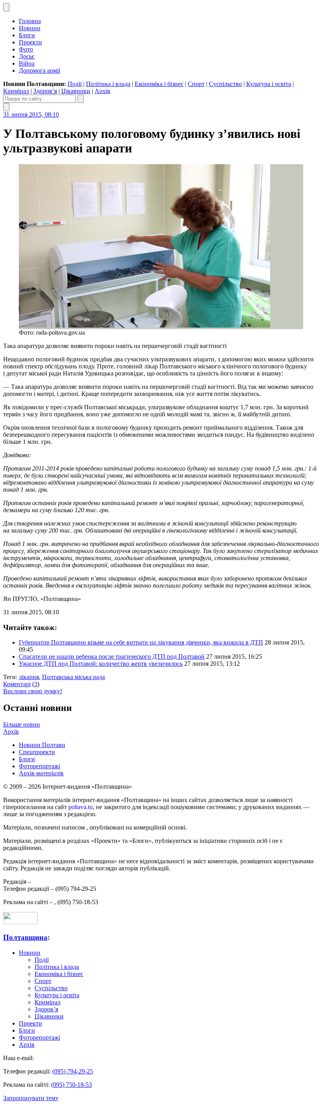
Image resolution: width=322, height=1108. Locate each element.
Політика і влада (108, 84)
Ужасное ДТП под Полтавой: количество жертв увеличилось (101, 663)
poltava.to (80, 807)
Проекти (30, 42)
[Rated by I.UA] (20, 922)
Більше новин (21, 724)
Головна (30, 21)
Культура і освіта (268, 84)
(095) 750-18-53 (71, 1084)
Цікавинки (75, 91)
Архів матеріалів (41, 773)
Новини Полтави (42, 745)
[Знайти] (80, 99)
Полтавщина (25, 937)
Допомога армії (39, 70)
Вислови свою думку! (32, 691)
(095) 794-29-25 (72, 1071)
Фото (26, 49)
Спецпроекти (37, 752)
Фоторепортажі (39, 766)
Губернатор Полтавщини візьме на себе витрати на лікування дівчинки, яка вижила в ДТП (141, 642)
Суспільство (225, 84)
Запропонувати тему (31, 1098)
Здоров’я (45, 91)
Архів (102, 91)
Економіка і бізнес (159, 84)
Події (75, 84)
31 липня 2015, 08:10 (31, 114)
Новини (29, 28)
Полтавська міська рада (73, 677)
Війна (27, 63)
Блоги (27, 35)
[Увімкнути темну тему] (6, 7)
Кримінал (16, 91)
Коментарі (17, 684)
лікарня (29, 677)
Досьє (27, 56)
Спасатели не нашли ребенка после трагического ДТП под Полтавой (112, 656)
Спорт (196, 84)
